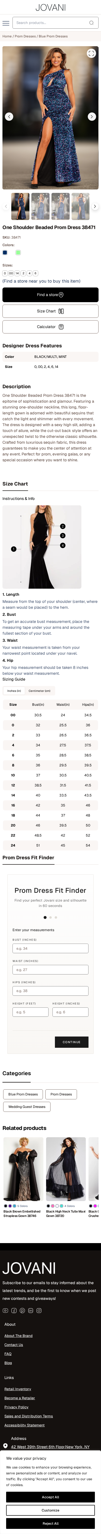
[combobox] (56, 23)
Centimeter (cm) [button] (39, 691)
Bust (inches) (25, 939)
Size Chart (46, 311)
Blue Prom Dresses (53, 36)
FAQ (8, 1353)
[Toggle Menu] (6, 23)
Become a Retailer (19, 1398)
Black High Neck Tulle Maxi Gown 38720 (66, 1213)
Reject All (51, 1523)
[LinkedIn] (31, 1310)
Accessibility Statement (24, 1425)
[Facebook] (14, 1310)
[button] (9, 116)
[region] (50, 1492)
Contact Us (13, 1344)
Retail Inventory (17, 1389)
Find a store (47, 294)
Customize (50, 1510)
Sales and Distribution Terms (28, 1416)
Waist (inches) (25, 961)
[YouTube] (5, 1310)
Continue (72, 1042)
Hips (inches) (24, 982)
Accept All (50, 1497)
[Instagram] (39, 1310)
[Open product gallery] (91, 53)
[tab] (50, 484)
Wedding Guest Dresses (26, 1106)
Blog (8, 1362)
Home (7, 36)
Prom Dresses (25, 36)
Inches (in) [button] (14, 691)
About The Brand (18, 1335)
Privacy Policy (16, 1407)
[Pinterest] (22, 1310)
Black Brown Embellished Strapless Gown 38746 (21, 1213)
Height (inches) (66, 1003)
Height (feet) (24, 1003)
